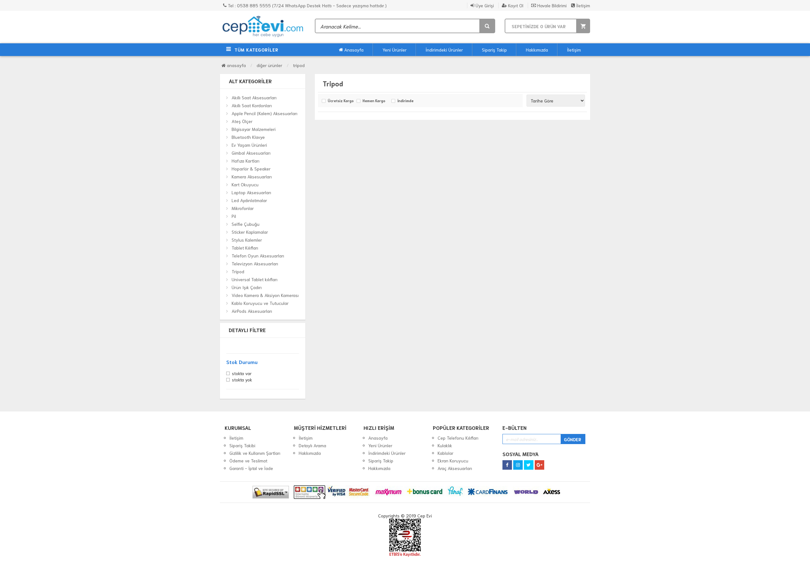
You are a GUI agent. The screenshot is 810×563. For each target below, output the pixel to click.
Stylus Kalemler (247, 240)
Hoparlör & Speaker (251, 168)
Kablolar (445, 453)
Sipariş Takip (494, 50)
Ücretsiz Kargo (340, 101)
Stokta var (242, 374)
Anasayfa (353, 50)
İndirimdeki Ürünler (444, 50)
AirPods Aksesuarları (252, 311)
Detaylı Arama (312, 445)
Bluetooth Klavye (248, 137)
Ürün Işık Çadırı (247, 287)
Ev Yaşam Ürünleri (249, 145)
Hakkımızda (537, 50)
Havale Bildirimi (551, 5)
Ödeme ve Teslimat (248, 460)
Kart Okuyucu (245, 184)
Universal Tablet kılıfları (254, 279)
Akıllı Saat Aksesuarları (254, 97)
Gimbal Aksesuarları (251, 153)
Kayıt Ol (515, 5)
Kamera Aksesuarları (252, 176)
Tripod (299, 65)
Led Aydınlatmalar (249, 200)
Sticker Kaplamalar (250, 232)
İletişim (582, 5)
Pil (234, 216)
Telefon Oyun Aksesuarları (258, 255)
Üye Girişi (484, 5)
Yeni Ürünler (395, 50)
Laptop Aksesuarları (251, 192)
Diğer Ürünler (269, 65)
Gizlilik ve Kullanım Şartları (254, 453)
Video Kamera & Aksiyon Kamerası (265, 295)
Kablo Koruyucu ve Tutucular (260, 303)
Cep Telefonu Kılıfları (458, 438)
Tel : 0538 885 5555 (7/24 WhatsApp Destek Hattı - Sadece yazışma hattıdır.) (307, 5)
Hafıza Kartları (245, 161)
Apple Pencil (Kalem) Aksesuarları (264, 113)
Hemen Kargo (374, 101)
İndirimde (405, 101)
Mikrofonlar (243, 208)
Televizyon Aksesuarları (255, 263)
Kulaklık (445, 445)
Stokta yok (242, 380)
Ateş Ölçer (242, 121)
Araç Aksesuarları (455, 468)
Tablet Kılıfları (245, 248)
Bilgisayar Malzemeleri (254, 129)
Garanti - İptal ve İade (251, 468)
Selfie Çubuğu (245, 224)
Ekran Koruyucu (453, 460)
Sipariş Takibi (242, 445)
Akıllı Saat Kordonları (252, 105)
